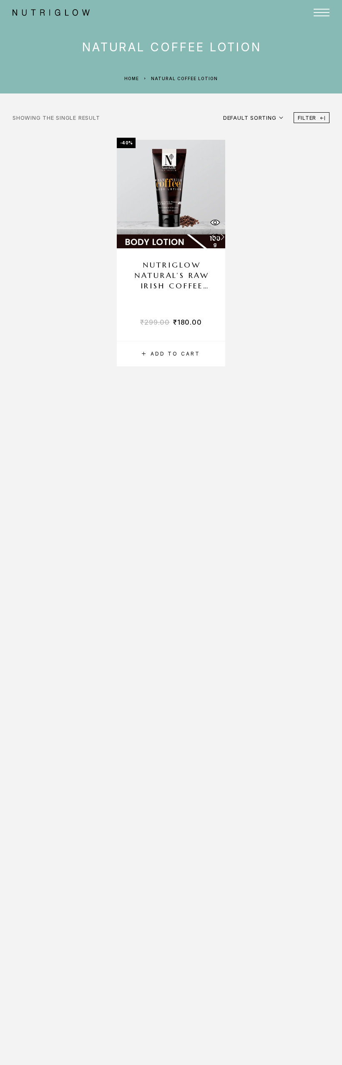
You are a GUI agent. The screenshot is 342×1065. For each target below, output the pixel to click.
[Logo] (108, 12)
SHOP (211, 33)
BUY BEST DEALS (203, 49)
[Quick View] (214, 222)
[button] (171, 353)
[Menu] (321, 12)
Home (131, 78)
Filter (307, 117)
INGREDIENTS (262, 33)
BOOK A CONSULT (299, 49)
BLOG (250, 49)
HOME (183, 33)
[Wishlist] (214, 237)
